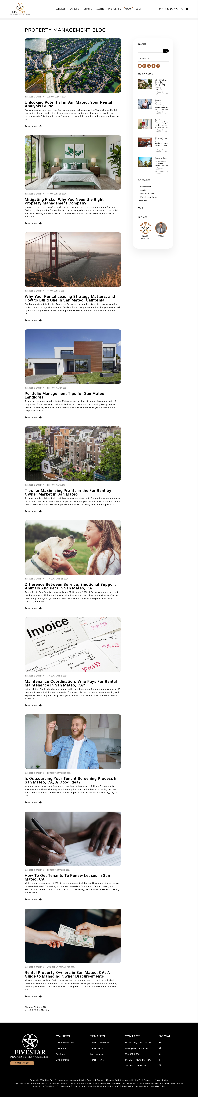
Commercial (145, 187)
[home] (20, 9)
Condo (143, 190)
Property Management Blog (65, 30)
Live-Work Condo (148, 193)
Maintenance (97, 1054)
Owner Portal (62, 1060)
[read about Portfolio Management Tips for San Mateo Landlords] (73, 356)
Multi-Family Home (148, 197)
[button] (185, 9)
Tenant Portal (97, 1060)
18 (46, 1010)
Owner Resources (65, 1042)
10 (39, 1010)
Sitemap (147, 1080)
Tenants (87, 9)
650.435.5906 (171, 9)
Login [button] (139, 9)
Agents (100, 9)
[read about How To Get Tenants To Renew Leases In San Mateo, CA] (73, 839)
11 (42, 1010)
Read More (31, 126)
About (128, 9)
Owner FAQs (62, 1048)
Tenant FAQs (96, 1048)
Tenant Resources (99, 1042)
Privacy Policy (161, 1080)
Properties (114, 9)
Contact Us (22, 1063)
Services (61, 9)
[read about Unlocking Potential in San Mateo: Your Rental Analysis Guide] (73, 65)
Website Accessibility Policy (152, 1086)
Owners (74, 9)
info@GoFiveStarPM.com (138, 1060)
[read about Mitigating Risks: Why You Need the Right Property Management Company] (73, 162)
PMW (137, 1080)
